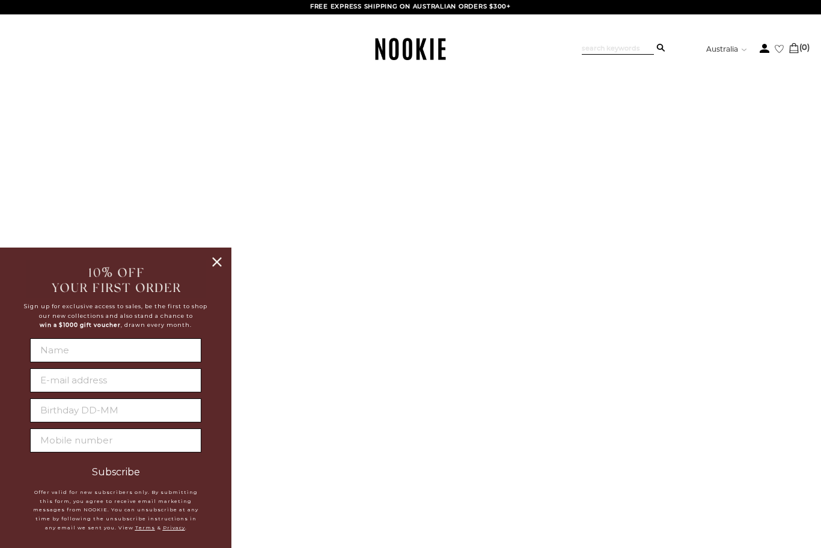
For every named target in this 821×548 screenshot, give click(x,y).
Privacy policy (312, 439)
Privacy (174, 528)
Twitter (409, 408)
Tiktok (405, 451)
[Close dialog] (217, 262)
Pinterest (413, 437)
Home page (378, 252)
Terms (145, 528)
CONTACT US (530, 404)
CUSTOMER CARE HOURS (563, 429)
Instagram (415, 423)
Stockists (299, 409)
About (291, 394)
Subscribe (116, 472)
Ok (778, 459)
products (512, 252)
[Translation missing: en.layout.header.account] (764, 48)
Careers (296, 424)
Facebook (414, 394)
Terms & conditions (323, 454)
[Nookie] (411, 57)
